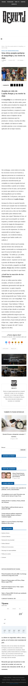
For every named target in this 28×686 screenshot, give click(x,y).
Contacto (14, 4)
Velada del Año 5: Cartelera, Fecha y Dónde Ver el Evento (13, 501)
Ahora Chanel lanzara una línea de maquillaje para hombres (18, 475)
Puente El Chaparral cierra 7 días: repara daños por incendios (13, 587)
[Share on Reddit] (20, 85)
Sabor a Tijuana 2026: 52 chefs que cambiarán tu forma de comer (14, 593)
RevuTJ (4, 60)
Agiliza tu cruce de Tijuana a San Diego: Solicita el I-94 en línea (12, 522)
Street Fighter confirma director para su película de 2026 (12, 507)
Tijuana (4, 1)
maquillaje (13, 348)
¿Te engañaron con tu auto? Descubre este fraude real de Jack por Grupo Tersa (13, 495)
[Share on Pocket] (22, 85)
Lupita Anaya (5, 348)
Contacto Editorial (6, 536)
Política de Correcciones (8, 547)
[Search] (26, 39)
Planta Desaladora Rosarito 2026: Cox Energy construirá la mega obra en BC (14, 574)
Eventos (23, 1)
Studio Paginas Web (14, 683)
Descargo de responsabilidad (9, 550)
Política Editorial (5, 543)
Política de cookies (6, 554)
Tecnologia (10, 1)
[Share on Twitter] (15, 85)
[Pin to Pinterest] (17, 85)
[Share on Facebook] (11, 85)
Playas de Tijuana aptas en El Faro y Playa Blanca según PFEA (13, 581)
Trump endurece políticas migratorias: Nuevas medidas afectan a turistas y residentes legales (12, 515)
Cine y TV (17, 1)
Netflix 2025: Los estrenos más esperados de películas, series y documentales (14, 488)
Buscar (3, 447)
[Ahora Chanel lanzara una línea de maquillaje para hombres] (6, 475)
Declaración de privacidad (8, 540)
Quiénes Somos (5, 533)
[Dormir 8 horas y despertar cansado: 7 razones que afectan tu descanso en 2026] (14, 423)
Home (3, 46)
